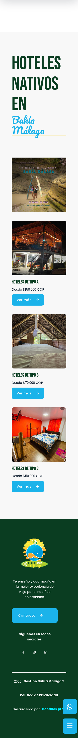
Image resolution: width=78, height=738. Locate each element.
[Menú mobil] (70, 726)
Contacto (26, 615)
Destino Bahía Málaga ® (44, 681)
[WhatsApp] (70, 707)
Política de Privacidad (39, 695)
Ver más (24, 300)
